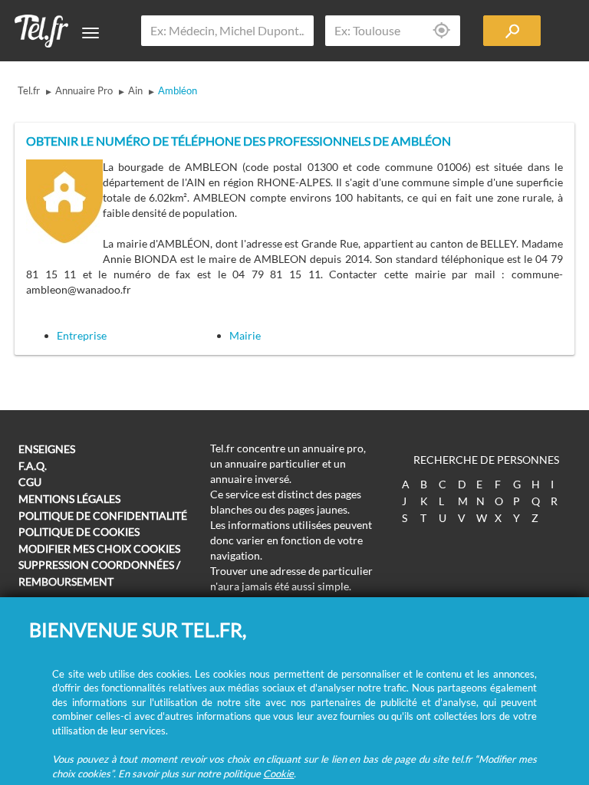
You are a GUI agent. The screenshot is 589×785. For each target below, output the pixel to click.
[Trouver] (512, 30)
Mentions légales (69, 498)
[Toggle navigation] (90, 33)
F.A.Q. (32, 465)
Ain (135, 90)
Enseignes (46, 448)
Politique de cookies (79, 531)
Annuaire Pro (84, 90)
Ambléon (177, 90)
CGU (29, 481)
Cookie (278, 773)
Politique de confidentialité (102, 515)
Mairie (245, 335)
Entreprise (82, 335)
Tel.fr (29, 90)
